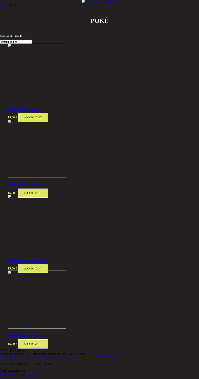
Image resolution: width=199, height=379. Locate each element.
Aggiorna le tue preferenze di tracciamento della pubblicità (77, 357)
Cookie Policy (29, 357)
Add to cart (33, 117)
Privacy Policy (9, 357)
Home (4, 5)
